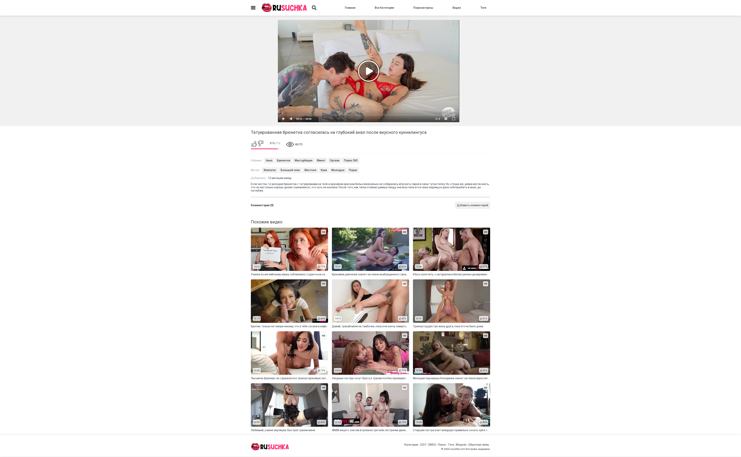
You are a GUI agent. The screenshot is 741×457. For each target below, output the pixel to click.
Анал (269, 160)
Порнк (353, 170)
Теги (483, 7)
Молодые (337, 170)
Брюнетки (283, 160)
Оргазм (334, 160)
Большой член (290, 170)
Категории (411, 444)
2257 (423, 444)
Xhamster (270, 170)
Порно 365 (351, 160)
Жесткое (310, 170)
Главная (350, 7)
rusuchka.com (457, 449)
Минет (321, 160)
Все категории (384, 7)
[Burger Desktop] (253, 7)
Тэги (451, 444)
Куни (324, 170)
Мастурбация (303, 160)
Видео (457, 7)
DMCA (432, 444)
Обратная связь (478, 444)
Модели (461, 444)
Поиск (442, 444)
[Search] (314, 7)
